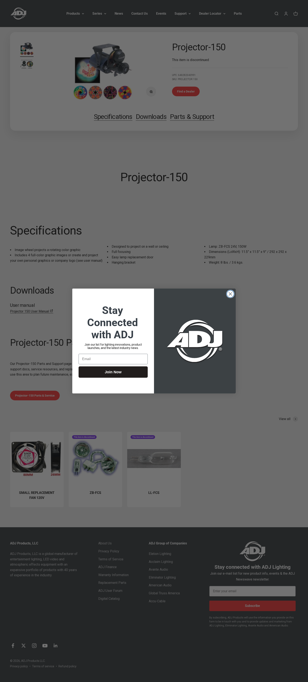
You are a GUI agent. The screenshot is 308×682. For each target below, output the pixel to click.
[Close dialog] (230, 294)
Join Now (113, 372)
